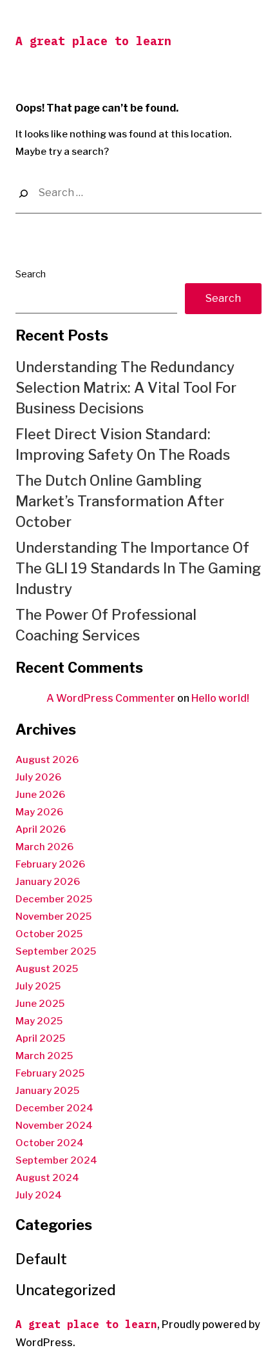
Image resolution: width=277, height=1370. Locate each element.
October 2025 (48, 934)
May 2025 (38, 1021)
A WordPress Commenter (110, 698)
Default (41, 1259)
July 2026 (38, 777)
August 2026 (47, 760)
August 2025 (46, 969)
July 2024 (38, 1195)
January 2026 (47, 882)
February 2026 (50, 864)
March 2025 (44, 1056)
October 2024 (49, 1143)
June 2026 (40, 794)
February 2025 (49, 1073)
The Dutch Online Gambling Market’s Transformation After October (119, 501)
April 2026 (40, 829)
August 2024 (47, 1178)
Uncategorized (65, 1290)
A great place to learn (93, 41)
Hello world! (220, 698)
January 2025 (47, 1091)
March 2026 (44, 847)
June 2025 (39, 1003)
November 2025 (53, 916)
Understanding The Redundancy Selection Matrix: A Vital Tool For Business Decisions (125, 388)
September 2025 (55, 951)
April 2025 (40, 1038)
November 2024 (54, 1125)
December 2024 (54, 1108)
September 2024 (56, 1160)
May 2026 (39, 812)
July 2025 (38, 986)
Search (30, 274)
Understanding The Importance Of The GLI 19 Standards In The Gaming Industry (138, 568)
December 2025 (53, 899)
